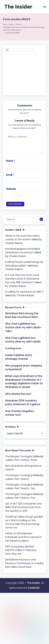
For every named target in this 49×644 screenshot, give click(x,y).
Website (11, 189)
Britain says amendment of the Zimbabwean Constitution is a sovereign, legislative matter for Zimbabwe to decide (24, 381)
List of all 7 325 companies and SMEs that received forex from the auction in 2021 (23, 507)
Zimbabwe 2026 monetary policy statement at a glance (22, 402)
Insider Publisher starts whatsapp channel (18, 357)
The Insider (18, 6)
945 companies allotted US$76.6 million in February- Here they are (21, 550)
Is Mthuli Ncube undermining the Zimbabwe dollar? (24, 263)
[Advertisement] (24, 617)
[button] (41, 219)
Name (10, 161)
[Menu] (44, 6)
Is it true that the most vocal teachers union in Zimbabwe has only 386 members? (22, 278)
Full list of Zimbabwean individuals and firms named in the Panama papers (23, 537)
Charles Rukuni (13, 243)
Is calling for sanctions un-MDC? (24, 291)
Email (10, 175)
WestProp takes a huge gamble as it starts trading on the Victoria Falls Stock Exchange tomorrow (24, 522)
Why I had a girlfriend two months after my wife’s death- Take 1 (23, 327)
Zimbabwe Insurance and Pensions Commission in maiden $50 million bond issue (24, 563)
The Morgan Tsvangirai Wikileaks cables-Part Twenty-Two (24, 486)
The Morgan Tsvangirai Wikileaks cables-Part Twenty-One (24, 496)
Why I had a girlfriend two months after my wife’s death (23, 339)
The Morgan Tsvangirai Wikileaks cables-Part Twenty (24, 477)
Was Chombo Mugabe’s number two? (19, 413)
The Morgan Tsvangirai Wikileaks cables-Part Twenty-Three (24, 458)
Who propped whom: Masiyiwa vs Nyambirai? (23, 367)
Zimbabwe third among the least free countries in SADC (21, 315)
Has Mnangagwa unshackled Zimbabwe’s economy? (22, 250)
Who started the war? (18, 394)
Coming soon (13, 348)
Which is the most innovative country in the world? (22, 237)
